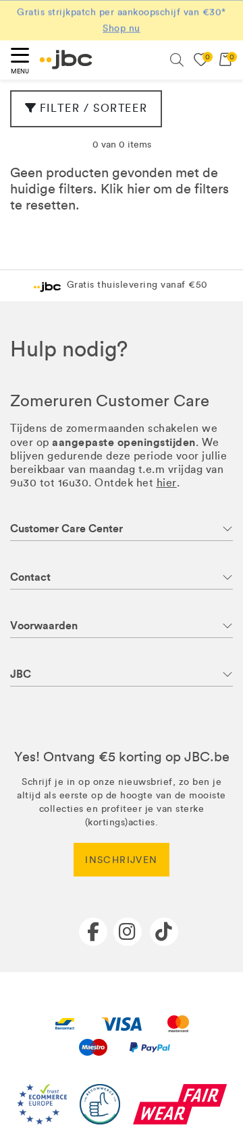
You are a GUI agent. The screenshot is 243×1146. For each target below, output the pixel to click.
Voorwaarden (44, 625)
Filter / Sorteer (94, 108)
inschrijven (121, 860)
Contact (30, 577)
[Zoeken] (177, 60)
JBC (20, 674)
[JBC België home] (66, 59)
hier (138, 189)
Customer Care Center (66, 528)
